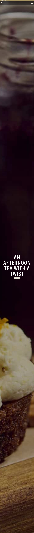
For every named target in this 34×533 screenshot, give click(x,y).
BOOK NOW (17, 277)
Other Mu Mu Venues (4, 0)
